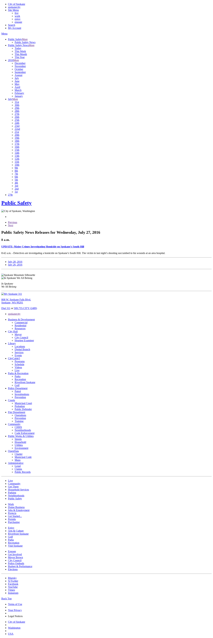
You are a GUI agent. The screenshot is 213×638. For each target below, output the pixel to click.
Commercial (21, 322)
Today (18, 48)
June (17, 81)
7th (16, 173)
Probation (20, 406)
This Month (21, 54)
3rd (16, 185)
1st (16, 191)
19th (17, 138)
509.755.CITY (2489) (25, 308)
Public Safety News (25, 42)
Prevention (20, 397)
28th (17, 111)
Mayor (18, 334)
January (19, 96)
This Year (20, 57)
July (17, 78)
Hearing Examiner (24, 340)
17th (17, 144)
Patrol (18, 391)
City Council (21, 337)
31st (17, 102)
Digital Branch (22, 349)
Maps (17, 460)
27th (17, 114)
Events (18, 355)
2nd (17, 188)
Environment (21, 448)
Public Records (23, 472)
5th (16, 179)
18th (17, 141)
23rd (17, 126)
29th (17, 108)
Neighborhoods (23, 430)
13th (17, 155)
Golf (17, 385)
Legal (18, 466)
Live (17, 370)
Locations (20, 346)
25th (17, 120)
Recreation (20, 379)
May (17, 84)
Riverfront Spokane (25, 382)
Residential (20, 325)
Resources (20, 328)
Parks (17, 376)
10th (17, 164)
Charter (18, 454)
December (20, 63)
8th (16, 170)
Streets (18, 439)
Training (19, 421)
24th (17, 123)
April (17, 87)
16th (17, 147)
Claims (18, 469)
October (19, 69)
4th (16, 182)
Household (20, 442)
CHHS (18, 427)
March (18, 90)
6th (16, 176)
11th (17, 161)
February (19, 93)
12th (17, 158)
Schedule (19, 364)
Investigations (22, 394)
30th (17, 105)
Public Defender (23, 409)
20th (17, 135)
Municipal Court (23, 403)
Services (19, 352)
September (20, 72)
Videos (18, 367)
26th (17, 117)
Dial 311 (5, 308)
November (20, 66)
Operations (20, 415)
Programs (20, 361)
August (18, 75)
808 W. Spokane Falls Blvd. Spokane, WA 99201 (16, 301)
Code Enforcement (24, 433)
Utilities (19, 445)
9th (16, 167)
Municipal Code (23, 457)
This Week (20, 51)
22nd (17, 129)
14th (17, 152)
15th (17, 149)
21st (17, 132)
